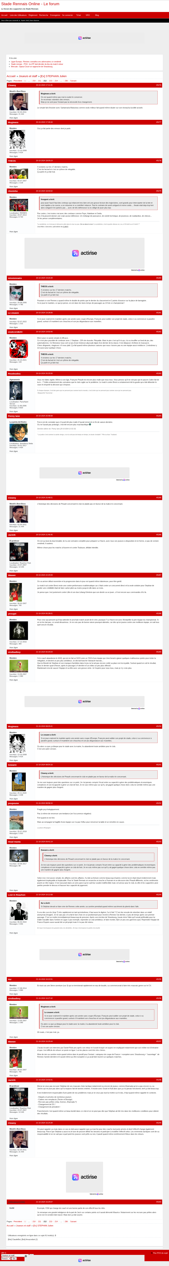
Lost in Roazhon (16, 895)
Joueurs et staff (28, 76)
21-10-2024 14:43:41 (44, 1080)
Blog (97, 15)
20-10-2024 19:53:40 (44, 332)
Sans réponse (34, 20)
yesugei (12, 613)
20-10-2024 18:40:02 (44, 191)
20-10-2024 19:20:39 (44, 278)
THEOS (12, 160)
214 (56, 81)
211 (39, 81)
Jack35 (11, 535)
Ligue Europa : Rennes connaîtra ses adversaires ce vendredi (36, 62)
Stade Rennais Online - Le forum (30, 4)
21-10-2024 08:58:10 (44, 803)
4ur (10, 979)
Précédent (18, 81)
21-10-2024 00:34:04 (44, 652)
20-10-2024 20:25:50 (44, 373)
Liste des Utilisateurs (18, 15)
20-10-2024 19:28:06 (44, 313)
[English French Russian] (6, 1258)
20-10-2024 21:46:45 (44, 535)
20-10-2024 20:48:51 (44, 497)
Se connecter (67, 15)
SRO (88, 15)
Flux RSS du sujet (160, 1253)
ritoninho (13, 191)
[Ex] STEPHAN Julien (53, 76)
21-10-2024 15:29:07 (44, 1202)
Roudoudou (14, 373)
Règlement (33, 15)
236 (66, 81)
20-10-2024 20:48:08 (44, 416)
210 (34, 81)
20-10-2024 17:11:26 (44, 85)
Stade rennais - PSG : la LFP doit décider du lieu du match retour (37, 64)
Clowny (12, 85)
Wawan (12, 575)
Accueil (4, 15)
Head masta (14, 841)
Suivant (73, 81)
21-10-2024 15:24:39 (44, 1123)
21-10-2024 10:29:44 (44, 1041)
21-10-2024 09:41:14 (44, 842)
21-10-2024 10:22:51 (44, 979)
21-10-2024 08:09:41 (44, 726)
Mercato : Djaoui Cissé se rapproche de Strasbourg (31, 66)
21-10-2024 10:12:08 (44, 895)
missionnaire (15, 278)
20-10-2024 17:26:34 (44, 122)
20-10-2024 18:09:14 (44, 160)
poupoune (13, 803)
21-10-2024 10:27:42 (44, 998)
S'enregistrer (55, 15)
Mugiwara (13, 122)
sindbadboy (14, 652)
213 (50, 81)
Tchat (78, 15)
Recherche (43, 15)
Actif (27, 20)
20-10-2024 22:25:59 (44, 575)
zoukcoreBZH (15, 332)
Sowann (12, 765)
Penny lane (14, 416)
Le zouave (13, 313)
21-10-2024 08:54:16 (44, 765)
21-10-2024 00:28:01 (44, 613)
